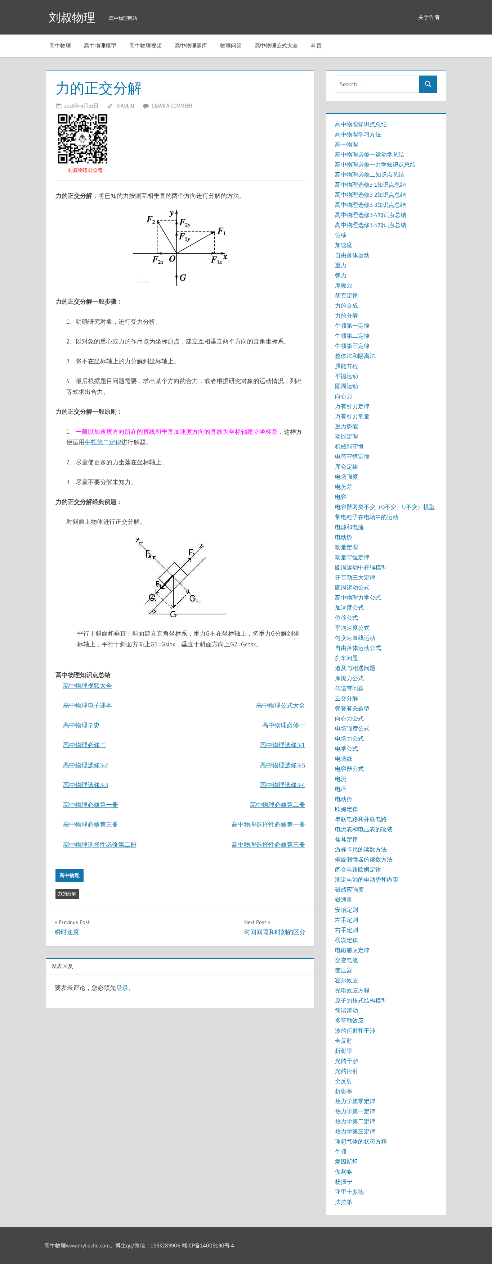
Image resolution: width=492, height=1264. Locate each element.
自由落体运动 (352, 255)
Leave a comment (172, 105)
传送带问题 (349, 688)
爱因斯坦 (346, 1161)
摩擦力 (343, 285)
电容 (340, 496)
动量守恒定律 (352, 557)
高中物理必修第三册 (90, 824)
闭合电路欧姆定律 (358, 869)
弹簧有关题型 (352, 708)
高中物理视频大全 (87, 685)
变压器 (343, 970)
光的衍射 (346, 1070)
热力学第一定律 (355, 1111)
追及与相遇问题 (355, 668)
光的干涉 (346, 1060)
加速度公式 (349, 607)
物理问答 (231, 45)
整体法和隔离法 (355, 355)
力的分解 (67, 893)
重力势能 (346, 426)
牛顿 (340, 1151)
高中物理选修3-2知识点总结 (370, 194)
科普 (316, 45)
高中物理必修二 (84, 745)
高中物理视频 (145, 45)
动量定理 (346, 547)
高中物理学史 (81, 725)
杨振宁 (343, 1181)
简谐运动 (346, 1010)
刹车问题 (346, 657)
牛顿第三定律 (352, 345)
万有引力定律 (352, 406)
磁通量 (343, 899)
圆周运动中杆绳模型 (361, 567)
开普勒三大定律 (355, 577)
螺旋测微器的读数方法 (364, 859)
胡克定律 (346, 295)
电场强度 (346, 476)
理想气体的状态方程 (361, 1141)
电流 (340, 778)
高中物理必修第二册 (277, 804)
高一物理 (346, 144)
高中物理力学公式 (358, 597)
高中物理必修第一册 (90, 804)
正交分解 (346, 698)
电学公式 (346, 748)
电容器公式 (349, 768)
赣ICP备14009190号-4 (208, 1245)
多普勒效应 (349, 1020)
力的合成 (346, 305)
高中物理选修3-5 (282, 765)
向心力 (343, 396)
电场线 (343, 758)
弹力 (340, 275)
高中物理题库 (191, 45)
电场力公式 (349, 738)
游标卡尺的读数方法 (361, 849)
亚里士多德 (349, 1191)
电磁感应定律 (352, 950)
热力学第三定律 (355, 1131)
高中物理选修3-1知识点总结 (370, 184)
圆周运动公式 (352, 587)
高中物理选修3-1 (282, 745)
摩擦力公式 (349, 678)
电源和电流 (349, 527)
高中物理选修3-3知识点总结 (370, 204)
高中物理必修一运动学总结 (369, 154)
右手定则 (346, 929)
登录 (122, 987)
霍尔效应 (346, 980)
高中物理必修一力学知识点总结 (375, 164)
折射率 (343, 1050)
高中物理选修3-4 (282, 784)
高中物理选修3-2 (85, 765)
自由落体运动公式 (358, 647)
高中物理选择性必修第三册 (268, 844)
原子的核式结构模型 (361, 1000)
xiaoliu (125, 105)
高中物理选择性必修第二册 (100, 844)
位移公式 (346, 617)
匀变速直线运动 (355, 637)
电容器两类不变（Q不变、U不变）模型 (385, 506)
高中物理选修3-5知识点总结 (370, 224)
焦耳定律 (346, 839)
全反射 (343, 1040)
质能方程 (346, 365)
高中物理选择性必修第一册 (268, 824)
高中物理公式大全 (276, 45)
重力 (340, 265)
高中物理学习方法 (358, 134)
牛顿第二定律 (103, 442)
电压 (340, 788)
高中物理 (60, 45)
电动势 (343, 537)
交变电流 (346, 960)
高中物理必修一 (283, 725)
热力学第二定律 (355, 1121)
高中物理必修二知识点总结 (369, 174)
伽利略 (343, 1171)
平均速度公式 (352, 627)
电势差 (343, 486)
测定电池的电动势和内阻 (366, 879)
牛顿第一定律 (352, 325)
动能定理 (346, 436)
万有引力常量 (352, 416)
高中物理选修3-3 (85, 784)
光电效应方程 (352, 990)
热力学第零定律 (355, 1101)
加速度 (343, 245)
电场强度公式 (352, 728)
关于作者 (429, 17)
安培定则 (346, 909)
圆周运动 (346, 386)
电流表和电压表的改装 (364, 829)
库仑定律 (346, 466)
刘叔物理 (72, 17)
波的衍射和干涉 (355, 1030)
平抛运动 (346, 375)
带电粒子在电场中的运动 (366, 516)
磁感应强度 (349, 889)
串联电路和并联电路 (361, 819)
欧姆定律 (346, 809)
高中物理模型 (100, 45)
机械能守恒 (349, 446)
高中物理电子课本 (87, 705)
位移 (340, 234)
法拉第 (343, 1201)
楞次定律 (346, 940)
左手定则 (346, 919)
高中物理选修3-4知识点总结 (370, 214)
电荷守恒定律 (352, 456)
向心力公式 (349, 718)
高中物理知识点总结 (361, 124)
